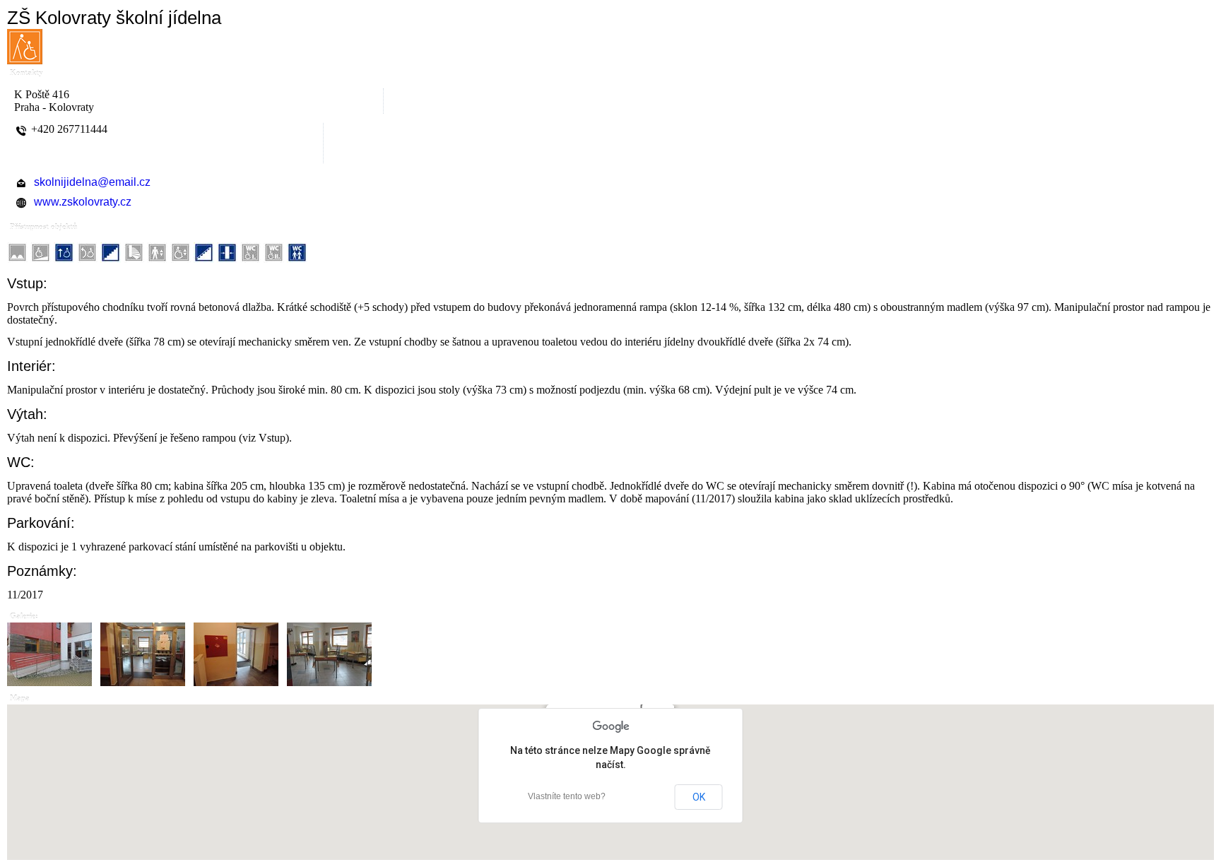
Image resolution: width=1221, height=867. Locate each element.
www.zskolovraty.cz (82, 202)
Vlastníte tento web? (567, 796)
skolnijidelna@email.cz (92, 182)
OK (698, 797)
